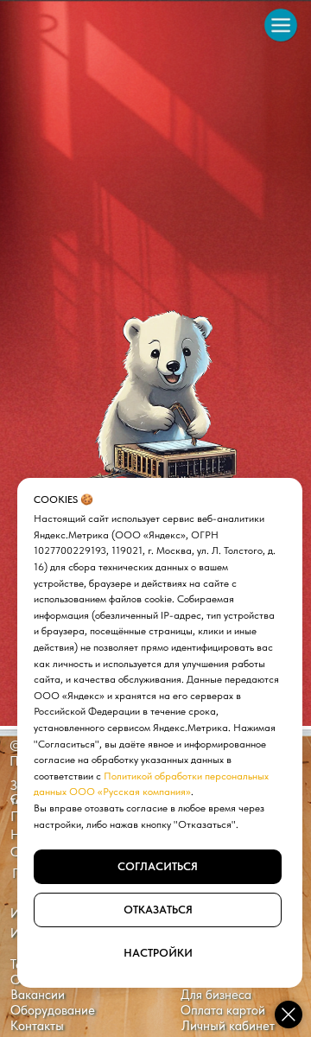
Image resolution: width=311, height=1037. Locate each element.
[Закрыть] (288, 1014)
